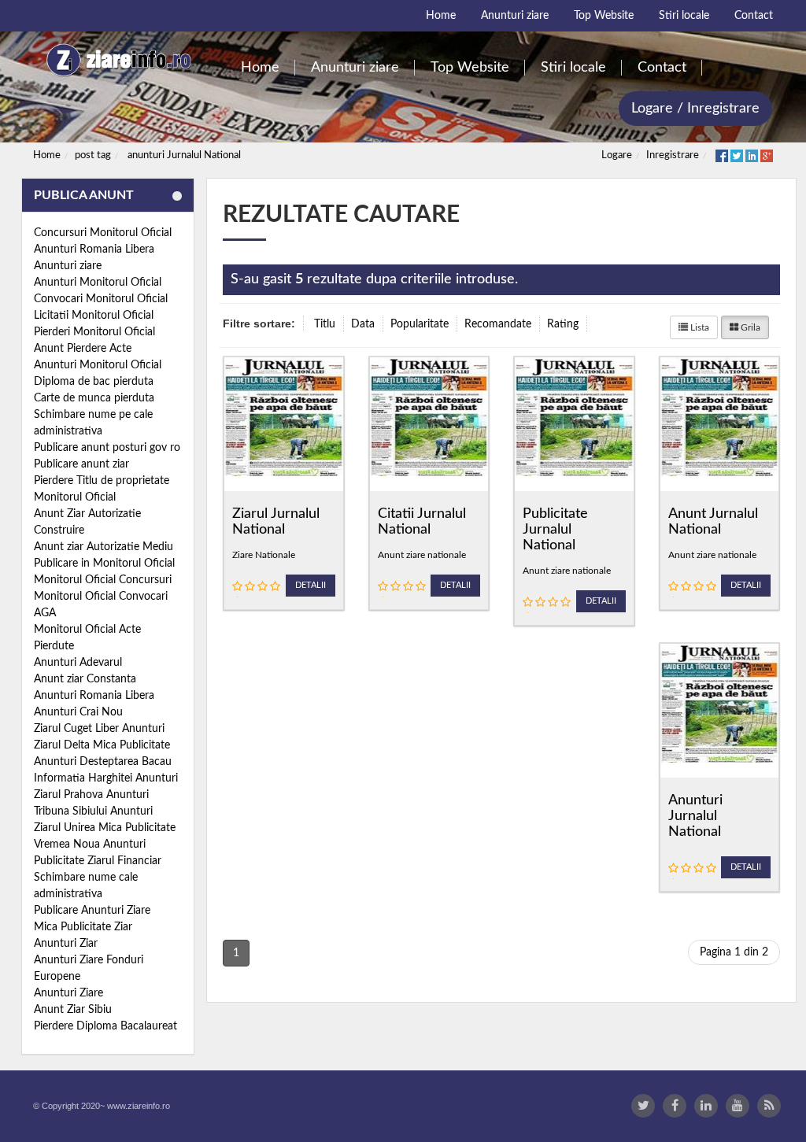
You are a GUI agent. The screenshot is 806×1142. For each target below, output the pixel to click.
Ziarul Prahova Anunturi (91, 794)
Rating (563, 324)
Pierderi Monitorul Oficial (94, 332)
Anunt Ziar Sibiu (73, 1009)
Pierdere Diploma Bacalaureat (105, 1026)
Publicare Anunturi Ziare (92, 910)
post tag (93, 155)
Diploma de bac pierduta (93, 381)
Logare (616, 155)
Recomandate (497, 324)
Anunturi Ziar (66, 943)
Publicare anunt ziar (81, 464)
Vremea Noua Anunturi (90, 844)
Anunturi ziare (68, 266)
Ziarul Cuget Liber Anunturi (99, 728)
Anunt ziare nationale (422, 555)
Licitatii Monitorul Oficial (93, 315)
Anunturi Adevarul (78, 662)
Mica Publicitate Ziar (83, 927)
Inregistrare (672, 155)
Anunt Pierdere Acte (82, 348)
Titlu (324, 324)
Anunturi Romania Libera (94, 249)
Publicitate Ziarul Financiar (97, 861)
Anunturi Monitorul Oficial (97, 282)
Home (47, 155)
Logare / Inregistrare (695, 109)
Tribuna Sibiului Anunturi (93, 811)
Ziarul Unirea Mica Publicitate (105, 827)
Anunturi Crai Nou (78, 712)
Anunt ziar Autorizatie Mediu (103, 547)
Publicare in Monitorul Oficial (104, 563)
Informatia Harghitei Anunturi (106, 778)
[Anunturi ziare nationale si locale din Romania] (117, 60)
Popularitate (419, 324)
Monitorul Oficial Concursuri (103, 580)
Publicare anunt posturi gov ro (107, 447)
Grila (749, 327)
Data (363, 324)
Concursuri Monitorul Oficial (103, 232)
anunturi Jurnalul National (184, 155)
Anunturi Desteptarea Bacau (103, 761)
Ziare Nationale (263, 555)
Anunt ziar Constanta (85, 679)
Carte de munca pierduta (94, 398)
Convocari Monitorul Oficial (101, 299)
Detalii (310, 585)
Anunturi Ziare (68, 993)
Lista (698, 327)
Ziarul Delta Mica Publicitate (102, 745)
